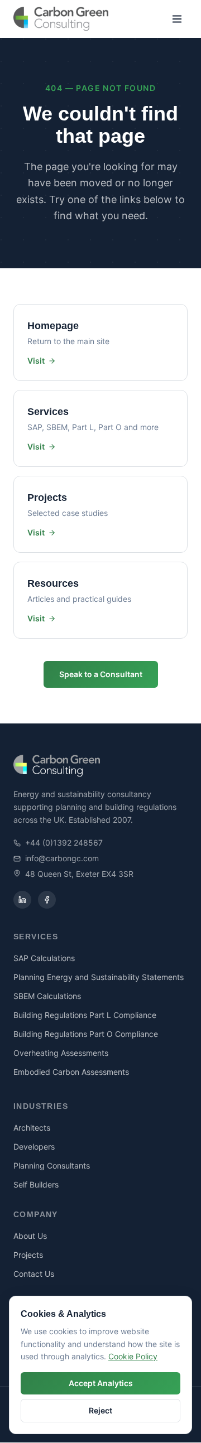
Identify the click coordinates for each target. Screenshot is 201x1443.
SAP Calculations (44, 958)
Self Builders (36, 1184)
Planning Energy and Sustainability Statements (98, 977)
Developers (34, 1146)
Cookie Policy (132, 1356)
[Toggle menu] (177, 19)
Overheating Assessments (60, 1053)
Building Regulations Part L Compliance (84, 1015)
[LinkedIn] (22, 900)
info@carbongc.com (62, 858)
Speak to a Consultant (100, 674)
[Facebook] (47, 900)
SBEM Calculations (47, 996)
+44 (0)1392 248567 (64, 842)
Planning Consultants (51, 1165)
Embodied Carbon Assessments (71, 1072)
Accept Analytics (101, 1383)
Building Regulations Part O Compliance (85, 1034)
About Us (30, 1236)
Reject (100, 1410)
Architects (31, 1127)
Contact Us (33, 1273)
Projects (28, 1254)
